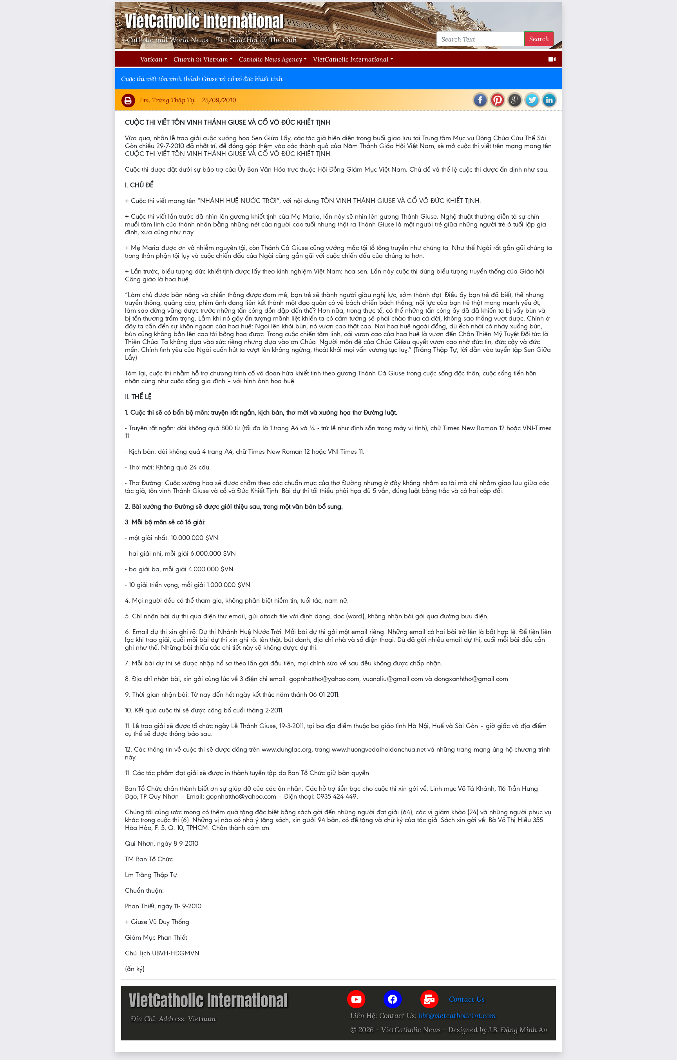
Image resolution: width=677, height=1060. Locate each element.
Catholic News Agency (270, 59)
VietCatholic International (351, 59)
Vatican (151, 59)
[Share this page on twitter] (532, 100)
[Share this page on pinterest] (497, 100)
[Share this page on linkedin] (549, 100)
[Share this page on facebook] (480, 100)
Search (539, 38)
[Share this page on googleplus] (515, 100)
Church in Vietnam (201, 59)
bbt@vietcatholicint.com (457, 1015)
